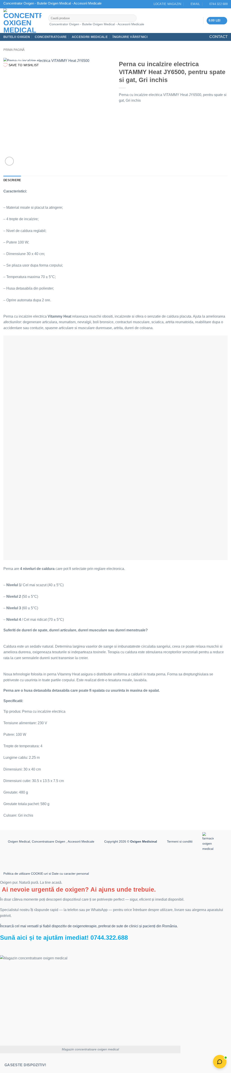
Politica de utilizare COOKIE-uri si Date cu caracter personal (46, 873)
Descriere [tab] (12, 180)
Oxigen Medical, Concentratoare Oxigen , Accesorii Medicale (51, 841)
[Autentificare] (198, 21)
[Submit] (132, 18)
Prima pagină (14, 50)
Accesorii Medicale (90, 37)
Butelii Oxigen (16, 37)
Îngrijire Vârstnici (130, 37)
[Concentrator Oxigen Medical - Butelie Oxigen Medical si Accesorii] (22, 20)
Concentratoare (51, 37)
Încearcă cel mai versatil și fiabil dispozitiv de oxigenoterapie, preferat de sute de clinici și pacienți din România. (89, 926)
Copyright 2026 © (130, 841)
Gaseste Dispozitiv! (25, 1065)
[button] (217, 20)
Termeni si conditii (179, 841)
